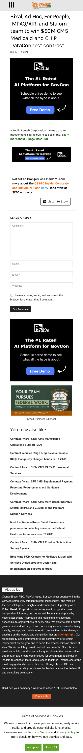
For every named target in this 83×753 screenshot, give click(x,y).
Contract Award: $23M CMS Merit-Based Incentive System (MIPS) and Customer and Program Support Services (41, 507)
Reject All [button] (51, 747)
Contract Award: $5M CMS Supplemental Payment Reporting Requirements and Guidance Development (41, 487)
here (44, 188)
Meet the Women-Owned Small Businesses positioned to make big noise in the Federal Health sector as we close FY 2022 (37, 528)
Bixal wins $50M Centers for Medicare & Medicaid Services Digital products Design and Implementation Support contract (41, 562)
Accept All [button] (33, 747)
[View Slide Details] (41, 89)
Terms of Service (39, 732)
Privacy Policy (66, 732)
